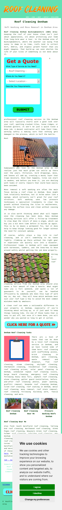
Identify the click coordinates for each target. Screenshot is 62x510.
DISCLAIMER (55, 17)
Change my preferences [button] (37, 499)
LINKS (33, 17)
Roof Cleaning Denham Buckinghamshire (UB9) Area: (31, 32)
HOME (27, 17)
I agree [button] (37, 487)
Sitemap (6, 484)
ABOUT (39, 17)
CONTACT (46, 17)
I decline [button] (37, 493)
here (6, 453)
